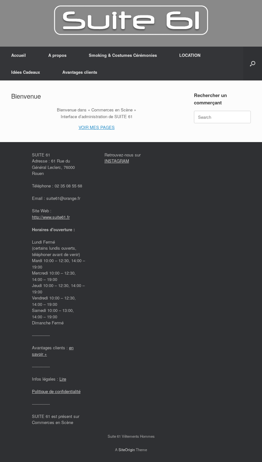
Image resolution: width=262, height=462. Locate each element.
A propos (57, 55)
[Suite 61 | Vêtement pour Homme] (131, 20)
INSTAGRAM (116, 161)
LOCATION (189, 55)
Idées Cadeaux (25, 72)
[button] (252, 63)
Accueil (18, 55)
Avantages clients (79, 72)
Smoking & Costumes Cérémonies (123, 55)
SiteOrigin (127, 449)
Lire (62, 379)
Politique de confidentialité (56, 391)
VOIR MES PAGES (97, 127)
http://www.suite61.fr (51, 217)
